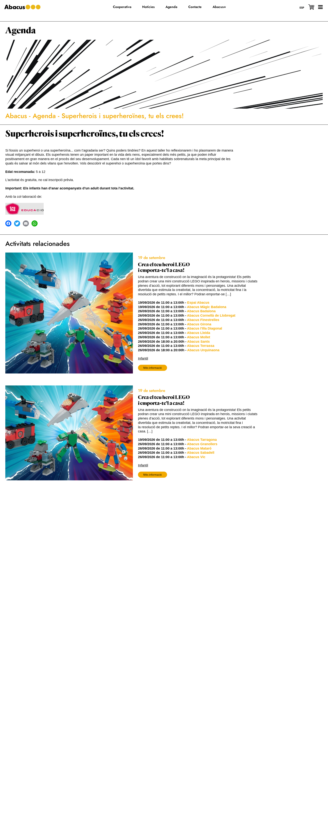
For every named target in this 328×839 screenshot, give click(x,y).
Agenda (20, 30)
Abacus (16, 116)
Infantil (143, 358)
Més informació (152, 367)
